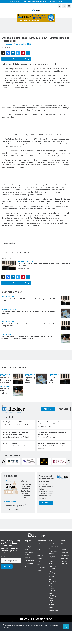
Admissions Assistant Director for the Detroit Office (53, 433)
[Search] (64, 6)
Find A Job (48, 409)
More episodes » (10, 501)
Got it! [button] (66, 626)
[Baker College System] (28, 461)
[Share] (8, 53)
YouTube (16, 509)
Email (3, 557)
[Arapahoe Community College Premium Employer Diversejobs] (59, 461)
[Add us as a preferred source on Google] (28, 53)
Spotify (7, 509)
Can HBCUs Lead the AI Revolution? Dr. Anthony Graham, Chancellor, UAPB (26, 491)
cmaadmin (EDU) (25, 44)
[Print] (3, 53)
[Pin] (23, 53)
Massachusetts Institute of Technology (17, 437)
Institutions (7, 334)
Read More (46, 503)
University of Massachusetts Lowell (15, 424)
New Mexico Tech (44, 426)
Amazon (21, 506)
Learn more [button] (7, 627)
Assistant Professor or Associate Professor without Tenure (15, 433)
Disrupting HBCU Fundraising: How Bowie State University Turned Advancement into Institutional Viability (27, 337)
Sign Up (6, 566)
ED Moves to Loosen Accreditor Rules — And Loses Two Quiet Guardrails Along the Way (29, 325)
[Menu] (69, 6)
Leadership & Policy (26, 261)
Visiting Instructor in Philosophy (15, 422)
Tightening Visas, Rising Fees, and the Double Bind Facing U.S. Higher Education (28, 312)
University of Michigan (46, 437)
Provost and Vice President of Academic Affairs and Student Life (53, 423)
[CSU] (44, 461)
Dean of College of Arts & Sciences (51, 443)
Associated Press (12, 44)
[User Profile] (59, 6)
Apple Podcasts (10, 506)
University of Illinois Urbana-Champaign (17, 446)
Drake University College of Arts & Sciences (50, 447)
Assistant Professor (10, 443)
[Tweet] (18, 53)
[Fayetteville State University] (13, 461)
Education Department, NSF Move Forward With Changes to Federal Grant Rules (44, 264)
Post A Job (63, 409)
